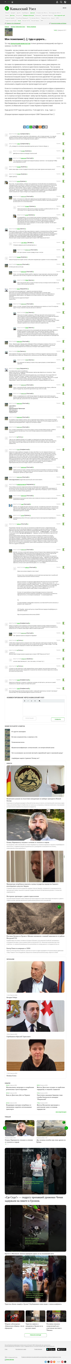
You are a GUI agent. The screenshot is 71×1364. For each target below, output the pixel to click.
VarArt (18, 449)
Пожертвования (38, 1349)
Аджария (13, 12)
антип (18, 181)
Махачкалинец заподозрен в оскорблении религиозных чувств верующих (20, 1088)
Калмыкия (38, 15)
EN (8, 1)
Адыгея (19, 12)
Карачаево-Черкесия (47, 15)
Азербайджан (25, 12)
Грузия (7, 15)
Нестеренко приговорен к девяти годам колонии (23, 896)
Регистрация (29, 718)
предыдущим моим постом (20, 43)
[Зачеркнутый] (35, 700)
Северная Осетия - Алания (47, 18)
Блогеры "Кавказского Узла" (18, 26)
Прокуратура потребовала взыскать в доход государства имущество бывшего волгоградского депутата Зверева (32, 885)
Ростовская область (34, 18)
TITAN (18, 228)
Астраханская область (42, 12)
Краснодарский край (59, 15)
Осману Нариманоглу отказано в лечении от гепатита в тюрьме (28, 842)
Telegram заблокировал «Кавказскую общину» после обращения (14, 1326)
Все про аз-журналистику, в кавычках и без (24, 737)
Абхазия (7, 12)
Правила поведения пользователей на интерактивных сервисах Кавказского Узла (41, 1357)
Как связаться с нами (21, 1349)
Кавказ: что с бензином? (13, 23)
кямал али (23, 158)
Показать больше (35, 1335)
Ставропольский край (10, 20)
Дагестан (12, 15)
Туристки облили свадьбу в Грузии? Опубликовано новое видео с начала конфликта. (33, 1304)
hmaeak (23, 151)
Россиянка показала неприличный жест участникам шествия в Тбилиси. (54, 1327)
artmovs (19, 524)
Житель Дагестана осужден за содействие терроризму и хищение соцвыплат (51, 1088)
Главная (7, 26)
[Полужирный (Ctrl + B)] (24, 700)
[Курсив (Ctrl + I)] (28, 700)
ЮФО (42, 20)
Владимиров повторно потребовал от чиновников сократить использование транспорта (19, 1107)
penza (18, 288)
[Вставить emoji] (39, 700)
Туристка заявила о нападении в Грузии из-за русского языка (34, 1326)
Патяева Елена (11, 1076)
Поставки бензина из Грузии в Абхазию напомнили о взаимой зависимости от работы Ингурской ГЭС (35, 937)
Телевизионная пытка (18, 742)
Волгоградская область (55, 12)
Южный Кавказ (35, 20)
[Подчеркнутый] (31, 700)
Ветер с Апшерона (31, 26)
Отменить (58, 719)
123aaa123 (23, 659)
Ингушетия (19, 15)
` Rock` (18, 133)
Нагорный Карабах (10, 18)
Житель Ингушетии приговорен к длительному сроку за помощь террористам (48, 1107)
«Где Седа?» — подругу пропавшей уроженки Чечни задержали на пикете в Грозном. (34, 1198)
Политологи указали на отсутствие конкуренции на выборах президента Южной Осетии (34, 800)
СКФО (57, 18)
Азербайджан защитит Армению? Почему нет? (25, 758)
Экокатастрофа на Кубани (58, 23)
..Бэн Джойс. (24, 242)
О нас (6, 1349)
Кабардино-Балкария (28, 15)
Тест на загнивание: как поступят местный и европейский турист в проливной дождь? (37, 753)
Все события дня (61, 1112)
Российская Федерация (22, 18)
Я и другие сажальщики (19, 731)
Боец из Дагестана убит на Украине (18, 1095)
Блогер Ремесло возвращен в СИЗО (18, 948)
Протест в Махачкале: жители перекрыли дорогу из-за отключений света (29, 1254)
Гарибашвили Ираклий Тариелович (18, 1036)
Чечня (19, 20)
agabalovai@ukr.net (21, 484)
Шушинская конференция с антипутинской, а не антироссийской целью (33, 747)
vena (22, 504)
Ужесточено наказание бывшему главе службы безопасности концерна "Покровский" (50, 1097)
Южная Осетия (26, 20)
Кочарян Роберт (12, 997)
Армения (32, 12)
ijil (17, 437)
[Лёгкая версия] (12, 2)
